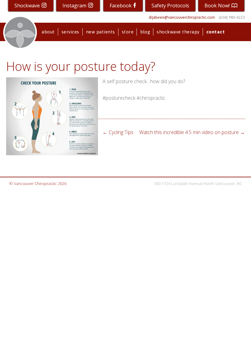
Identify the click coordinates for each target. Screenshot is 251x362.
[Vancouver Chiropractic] (20, 32)
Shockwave (27, 5)
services (70, 31)
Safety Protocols (170, 5)
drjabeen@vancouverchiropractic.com (182, 17)
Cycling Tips (118, 132)
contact (215, 31)
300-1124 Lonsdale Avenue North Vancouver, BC (198, 183)
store (128, 31)
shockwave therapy (178, 31)
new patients (100, 31)
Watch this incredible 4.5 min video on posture (192, 132)
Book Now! (217, 5)
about (48, 31)
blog (145, 31)
